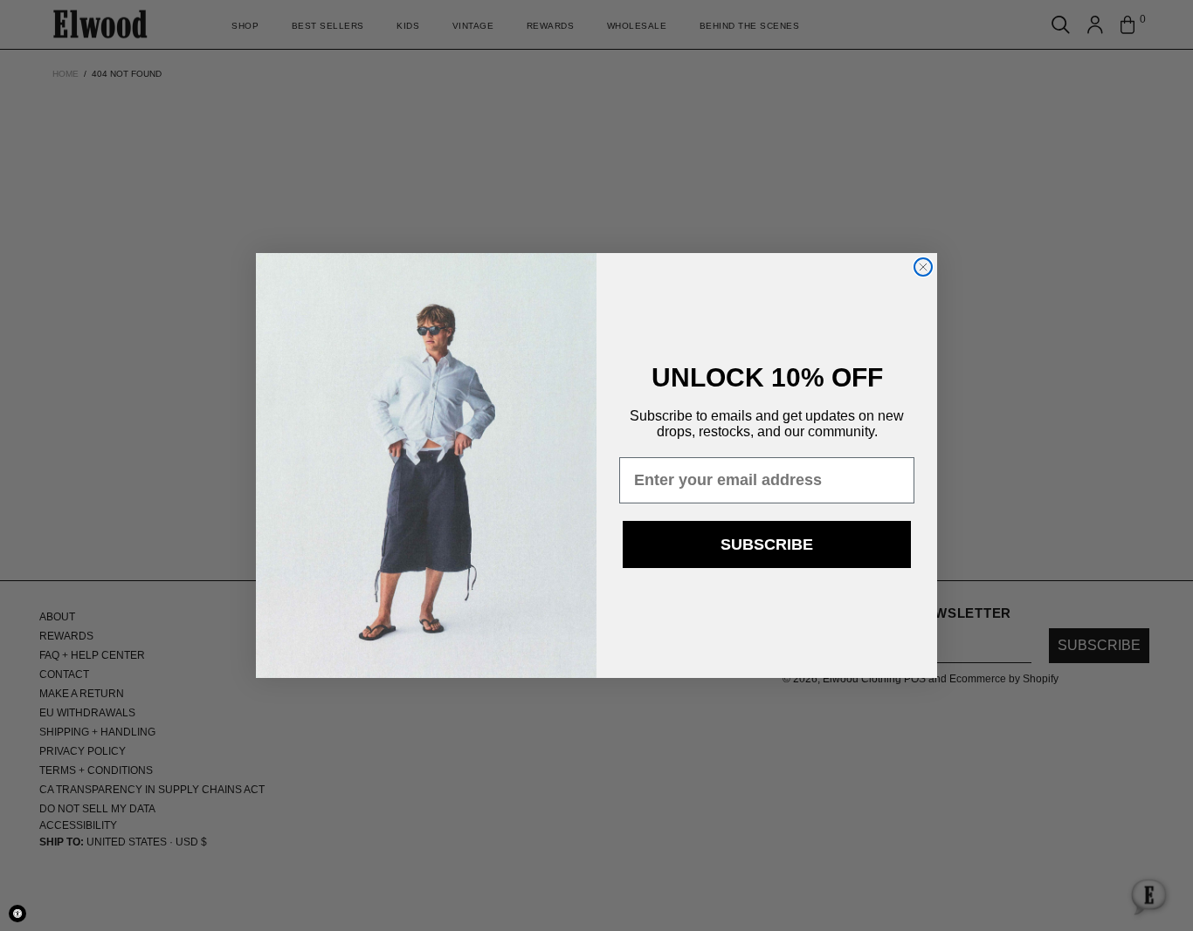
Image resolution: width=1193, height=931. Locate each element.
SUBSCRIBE (767, 544)
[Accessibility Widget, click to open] (17, 913)
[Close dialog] (923, 267)
